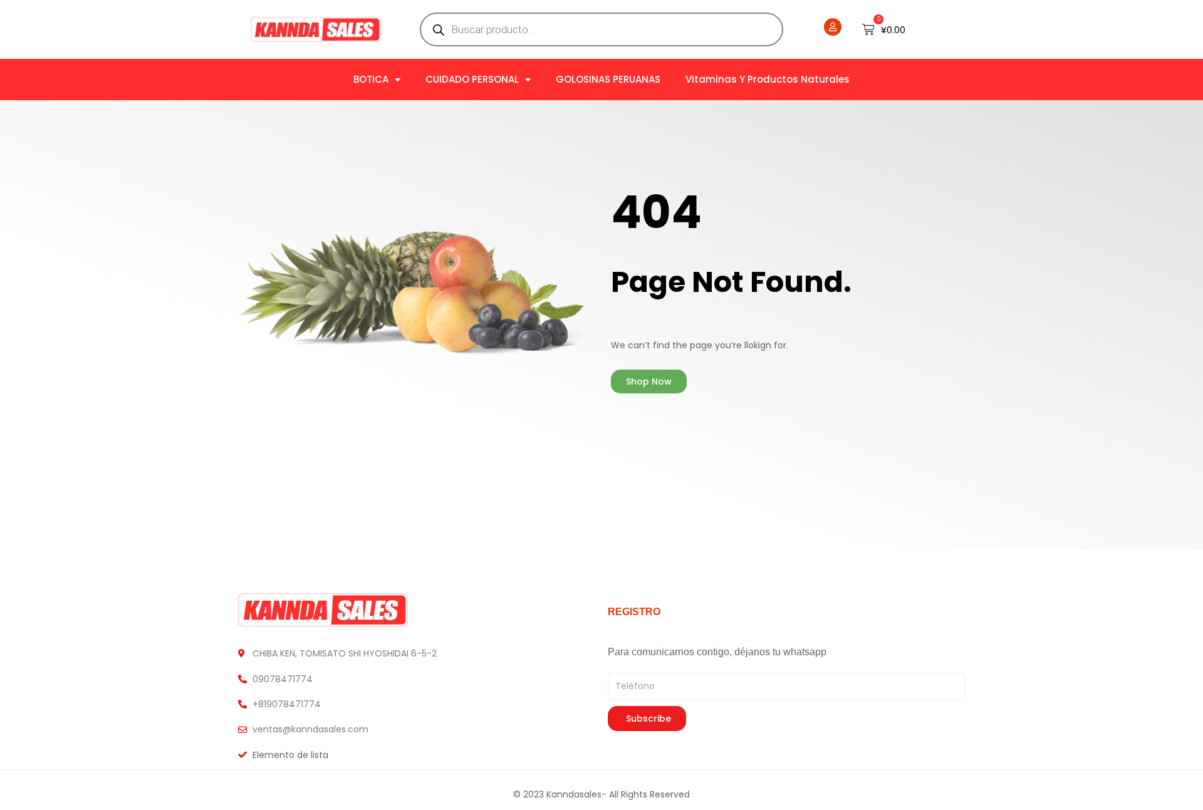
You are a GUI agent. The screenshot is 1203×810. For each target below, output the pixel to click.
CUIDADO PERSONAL (472, 79)
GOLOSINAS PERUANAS (608, 79)
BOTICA (370, 79)
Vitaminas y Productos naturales (767, 79)
